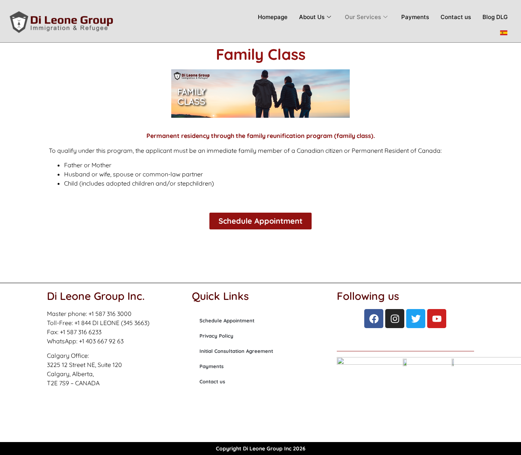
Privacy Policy (216, 336)
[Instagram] (394, 318)
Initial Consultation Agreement (236, 351)
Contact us (456, 17)
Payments (415, 17)
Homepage (273, 17)
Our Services (363, 17)
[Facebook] (373, 318)
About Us (312, 17)
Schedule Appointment (226, 320)
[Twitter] (415, 318)
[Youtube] (436, 318)
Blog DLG (495, 17)
